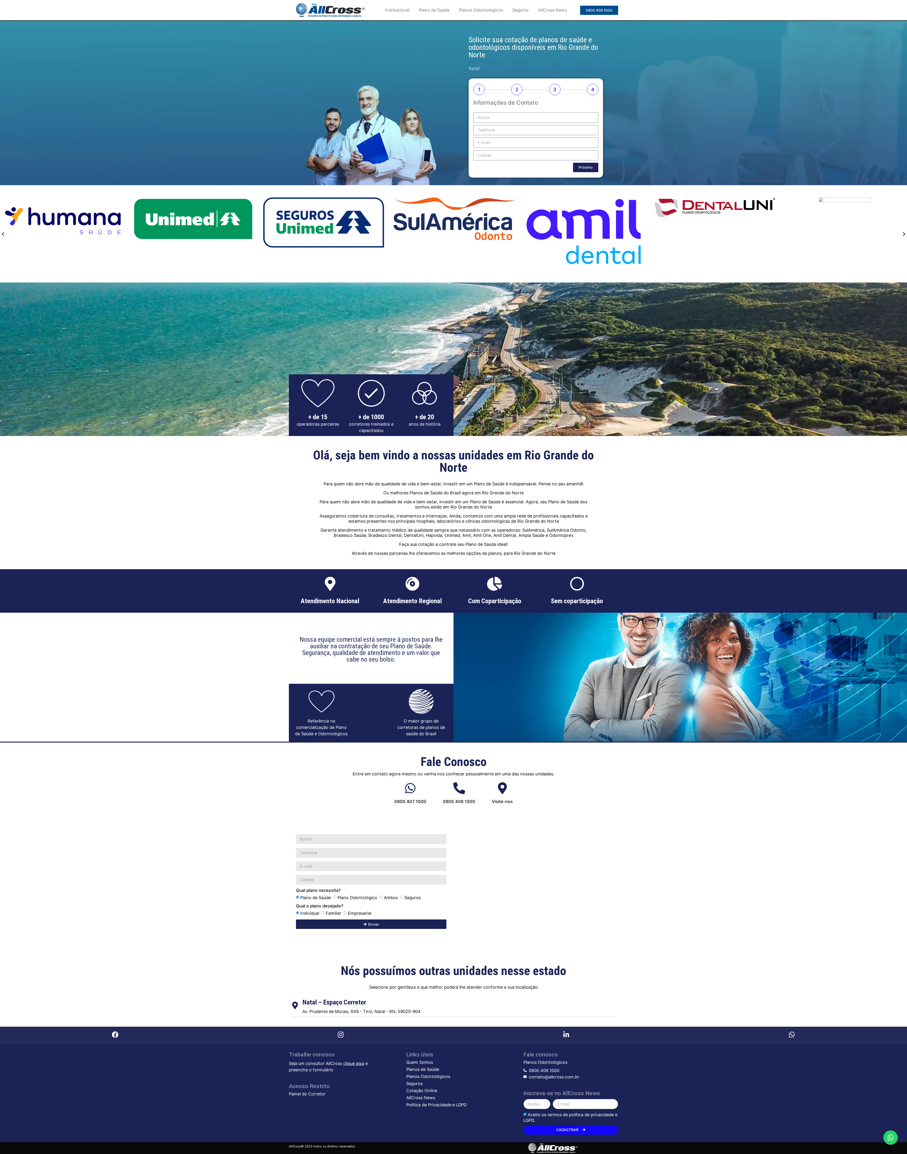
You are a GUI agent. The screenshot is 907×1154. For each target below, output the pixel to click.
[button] (599, 10)
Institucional (397, 10)
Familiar (333, 913)
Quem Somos (419, 1062)
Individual (309, 913)
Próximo (586, 167)
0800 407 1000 (410, 801)
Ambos (391, 897)
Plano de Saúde (434, 10)
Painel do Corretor (307, 1093)
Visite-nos (502, 801)
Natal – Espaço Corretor (334, 1002)
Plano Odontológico (357, 897)
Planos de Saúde (422, 1069)
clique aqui (353, 1063)
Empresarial (359, 913)
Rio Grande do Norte (503, 492)
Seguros (520, 10)
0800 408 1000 (459, 801)
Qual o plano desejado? (319, 906)
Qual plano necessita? (318, 890)
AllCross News (552, 10)
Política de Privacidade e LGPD (436, 1104)
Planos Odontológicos (481, 10)
